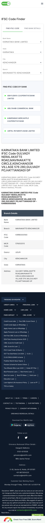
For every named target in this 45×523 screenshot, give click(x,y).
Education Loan (9, 379)
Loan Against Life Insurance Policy (15, 382)
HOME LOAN (8, 310)
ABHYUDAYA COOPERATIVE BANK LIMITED (21, 97)
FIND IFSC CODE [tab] (12, 28)
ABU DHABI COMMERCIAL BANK (20, 108)
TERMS (24, 398)
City (4, 59)
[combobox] (22, 41)
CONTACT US (8, 403)
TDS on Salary (9, 386)
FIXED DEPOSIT (9, 315)
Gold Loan (33, 375)
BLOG (18, 398)
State (4, 49)
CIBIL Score (27, 315)
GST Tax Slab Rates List (14, 354)
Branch (5, 69)
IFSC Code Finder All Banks (13, 350)
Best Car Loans (9, 375)
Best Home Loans (26, 372)
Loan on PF (34, 382)
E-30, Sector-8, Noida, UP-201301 (22, 469)
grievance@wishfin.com (22, 455)
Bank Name (6, 38)
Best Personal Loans (11, 372)
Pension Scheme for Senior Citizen (15, 364)
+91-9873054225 (22, 472)
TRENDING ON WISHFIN (12, 299)
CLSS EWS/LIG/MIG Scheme (13, 357)
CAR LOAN (24, 310)
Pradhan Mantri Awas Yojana (13, 361)
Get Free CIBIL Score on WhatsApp (15, 336)
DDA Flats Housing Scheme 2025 (15, 339)
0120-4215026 (22, 451)
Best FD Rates (22, 375)
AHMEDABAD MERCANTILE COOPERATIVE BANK (18, 119)
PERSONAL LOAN (29, 305)
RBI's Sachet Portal (23, 459)
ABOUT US (9, 398)
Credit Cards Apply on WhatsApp (15, 325)
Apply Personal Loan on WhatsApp (15, 332)
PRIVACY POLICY (11, 408)
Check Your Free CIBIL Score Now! (27, 519)
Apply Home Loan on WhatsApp (14, 328)
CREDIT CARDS (9, 305)
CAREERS (33, 398)
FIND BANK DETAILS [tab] (32, 28)
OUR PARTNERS (33, 403)
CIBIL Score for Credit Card (13, 343)
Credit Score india (10, 321)
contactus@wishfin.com (22, 475)
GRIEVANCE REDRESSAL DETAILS (22, 414)
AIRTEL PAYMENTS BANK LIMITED (21, 131)
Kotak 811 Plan (31, 368)
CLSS (29, 354)
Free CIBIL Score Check (27, 321)
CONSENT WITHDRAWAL (28, 408)
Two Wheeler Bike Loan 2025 (14, 368)
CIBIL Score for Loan (11, 346)
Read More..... (6, 513)
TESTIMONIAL (20, 403)
